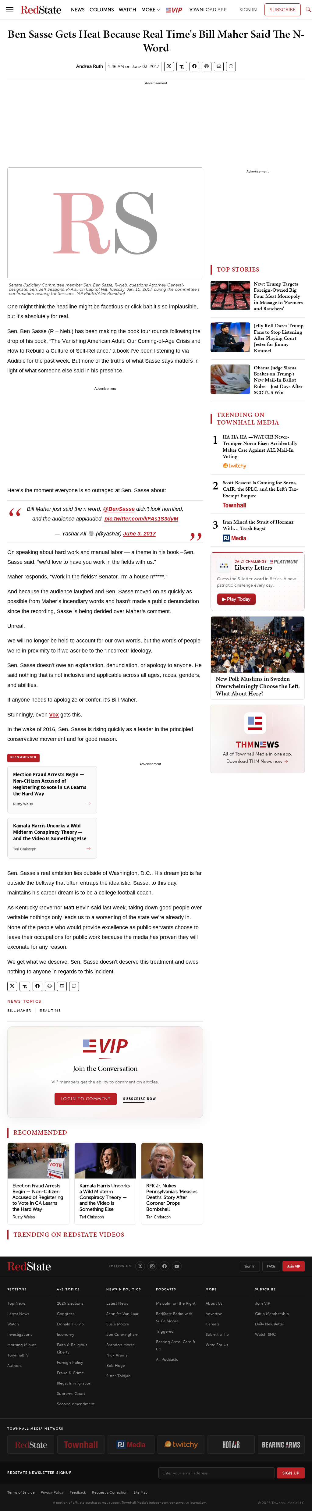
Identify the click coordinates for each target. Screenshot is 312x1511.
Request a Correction (109, 1492)
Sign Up (291, 1473)
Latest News (18, 1313)
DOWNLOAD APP (207, 9)
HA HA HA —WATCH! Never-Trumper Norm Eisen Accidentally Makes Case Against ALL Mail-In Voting (260, 446)
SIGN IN (248, 9)
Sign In (249, 1266)
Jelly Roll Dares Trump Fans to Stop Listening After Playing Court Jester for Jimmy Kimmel (278, 338)
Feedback (78, 1492)
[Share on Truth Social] (181, 66)
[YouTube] (177, 1266)
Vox (54, 715)
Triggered (165, 1331)
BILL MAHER (19, 1010)
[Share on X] (169, 66)
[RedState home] (29, 1266)
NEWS (78, 9)
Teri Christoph (92, 1217)
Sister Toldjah (118, 1376)
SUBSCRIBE (283, 9)
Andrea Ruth (89, 66)
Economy (65, 1334)
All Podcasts (167, 1359)
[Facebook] (164, 1266)
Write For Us (217, 1344)
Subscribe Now (139, 1099)
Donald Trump (70, 1324)
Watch (13, 1324)
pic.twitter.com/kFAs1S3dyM (141, 519)
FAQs (271, 1266)
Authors (14, 1365)
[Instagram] (152, 1266)
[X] (140, 1266)
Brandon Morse (120, 1344)
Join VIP (293, 1266)
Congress (65, 1313)
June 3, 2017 (139, 534)
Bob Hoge (115, 1365)
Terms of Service (21, 1492)
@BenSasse (119, 509)
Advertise (214, 1313)
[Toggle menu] (10, 10)
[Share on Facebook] (194, 66)
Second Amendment (75, 1404)
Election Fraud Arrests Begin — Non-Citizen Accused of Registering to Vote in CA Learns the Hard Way (37, 1197)
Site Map (140, 1492)
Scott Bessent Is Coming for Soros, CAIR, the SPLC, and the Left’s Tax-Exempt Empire (260, 489)
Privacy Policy (52, 1492)
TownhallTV (18, 1355)
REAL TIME (50, 1010)
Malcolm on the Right (175, 1303)
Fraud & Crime (70, 1373)
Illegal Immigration (74, 1383)
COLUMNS (102, 9)
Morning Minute (22, 1344)
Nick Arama (117, 1355)
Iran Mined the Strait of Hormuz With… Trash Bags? (258, 525)
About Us (214, 1303)
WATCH (127, 9)
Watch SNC (265, 1334)
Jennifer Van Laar (122, 1313)
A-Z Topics (68, 1289)
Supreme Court (71, 1393)
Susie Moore (117, 1324)
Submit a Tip (217, 1334)
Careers (213, 1324)
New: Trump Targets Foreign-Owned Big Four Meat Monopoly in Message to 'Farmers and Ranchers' (278, 296)
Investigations (19, 1334)
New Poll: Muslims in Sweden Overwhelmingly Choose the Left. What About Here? (258, 686)
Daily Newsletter (269, 1324)
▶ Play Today (236, 599)
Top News (16, 1303)
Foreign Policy (70, 1362)
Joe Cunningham (122, 1334)
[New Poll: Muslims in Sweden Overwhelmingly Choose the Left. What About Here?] (257, 644)
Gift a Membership (272, 1313)
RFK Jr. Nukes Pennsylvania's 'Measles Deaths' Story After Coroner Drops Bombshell (171, 1197)
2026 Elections (70, 1303)
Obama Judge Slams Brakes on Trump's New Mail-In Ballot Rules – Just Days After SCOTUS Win (278, 380)
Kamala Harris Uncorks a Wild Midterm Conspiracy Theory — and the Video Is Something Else (105, 1197)
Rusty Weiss (23, 1217)
